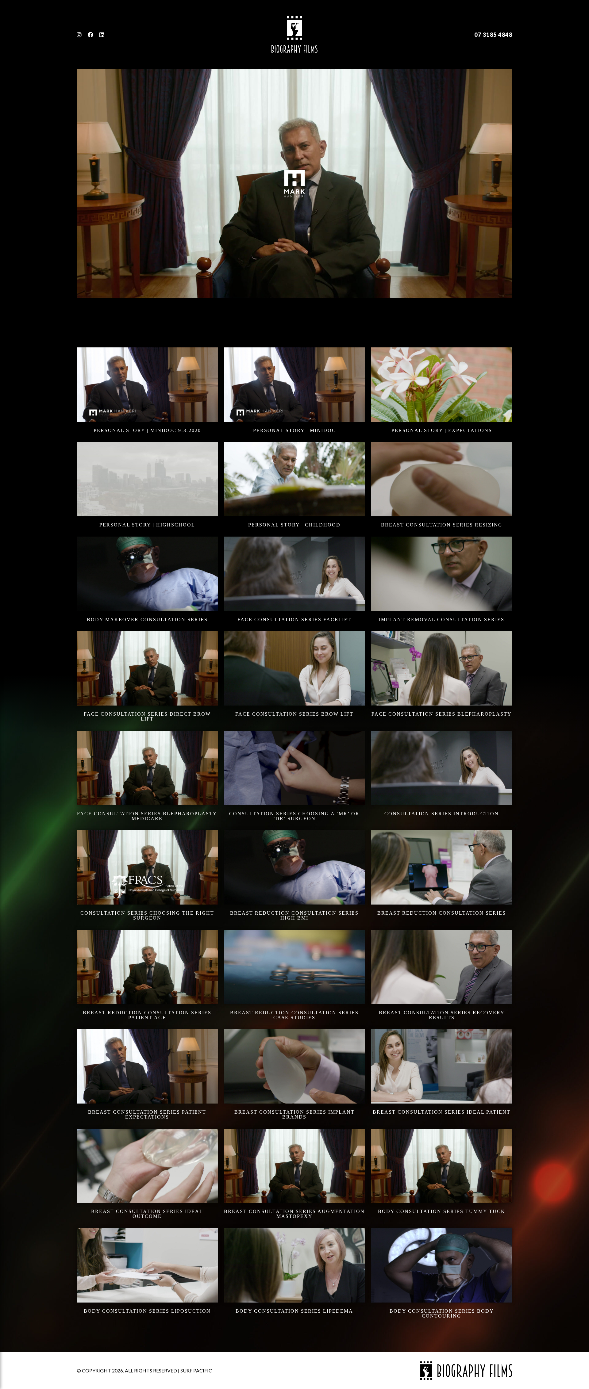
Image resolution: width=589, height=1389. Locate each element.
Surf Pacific (196, 1370)
